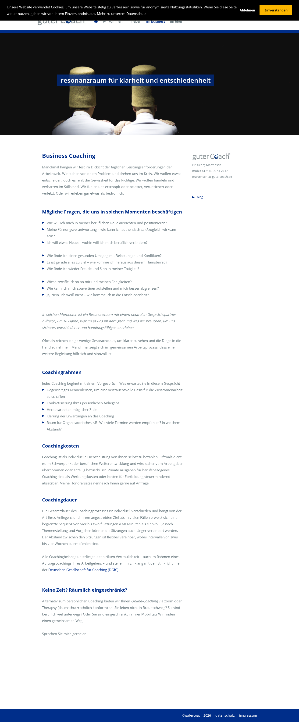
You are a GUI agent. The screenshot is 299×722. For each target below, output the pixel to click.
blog (200, 197)
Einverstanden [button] (276, 10)
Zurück (37, 86)
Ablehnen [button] (247, 10)
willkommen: (113, 21)
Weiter (261, 86)
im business (155, 21)
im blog (176, 21)
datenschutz (225, 715)
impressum (248, 715)
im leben (134, 21)
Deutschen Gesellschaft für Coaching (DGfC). (83, 569)
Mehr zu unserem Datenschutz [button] (121, 13)
